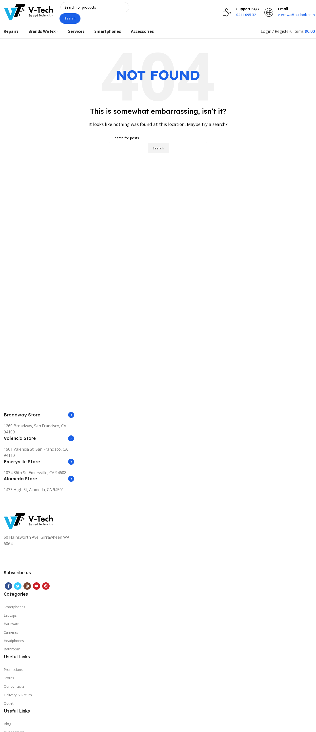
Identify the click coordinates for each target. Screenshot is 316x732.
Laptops (10, 615)
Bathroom (12, 649)
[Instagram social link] (27, 586)
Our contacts (14, 686)
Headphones (14, 640)
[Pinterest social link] (46, 586)
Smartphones (14, 607)
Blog (7, 723)
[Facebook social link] (8, 586)
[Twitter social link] (17, 586)
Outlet (9, 703)
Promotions (13, 669)
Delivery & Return (18, 695)
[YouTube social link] (36, 586)
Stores (9, 678)
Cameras (11, 632)
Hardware (11, 623)
